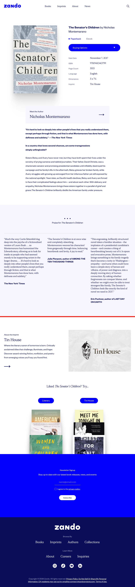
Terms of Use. (101, 581)
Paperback (75, 38)
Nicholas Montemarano (50, 116)
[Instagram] (55, 566)
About (75, 6)
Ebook (89, 38)
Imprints (61, 6)
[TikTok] (63, 566)
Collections (92, 542)
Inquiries (83, 556)
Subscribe (67, 497)
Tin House (95, 84)
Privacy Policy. (72, 578)
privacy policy (74, 489)
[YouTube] (72, 566)
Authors (73, 542)
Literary (46, 400)
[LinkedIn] (80, 566)
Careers (66, 556)
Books (48, 6)
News (87, 6)
